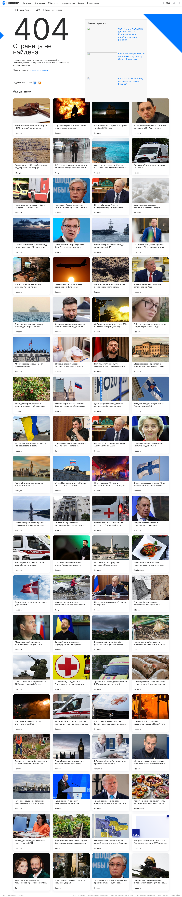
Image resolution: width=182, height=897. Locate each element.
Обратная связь (163, 895)
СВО (38, 10)
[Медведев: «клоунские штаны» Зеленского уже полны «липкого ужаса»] (150, 752)
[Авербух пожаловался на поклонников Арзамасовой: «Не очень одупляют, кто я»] (31, 872)
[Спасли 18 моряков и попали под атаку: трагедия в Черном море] (31, 236)
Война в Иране (24, 10)
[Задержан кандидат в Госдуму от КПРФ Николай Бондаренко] (31, 117)
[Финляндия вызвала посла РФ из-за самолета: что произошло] (150, 474)
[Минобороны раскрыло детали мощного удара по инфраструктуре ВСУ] (71, 872)
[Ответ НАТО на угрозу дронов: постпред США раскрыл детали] (150, 236)
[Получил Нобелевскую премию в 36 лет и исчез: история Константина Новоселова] (71, 435)
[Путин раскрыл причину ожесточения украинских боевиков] (71, 792)
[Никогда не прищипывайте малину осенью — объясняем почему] (31, 395)
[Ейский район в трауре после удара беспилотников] (31, 554)
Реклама (21, 895)
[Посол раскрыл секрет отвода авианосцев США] (110, 236)
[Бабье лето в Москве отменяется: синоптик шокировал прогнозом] (71, 156)
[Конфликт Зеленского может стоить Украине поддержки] (71, 554)
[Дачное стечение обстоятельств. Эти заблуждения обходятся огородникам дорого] (31, 752)
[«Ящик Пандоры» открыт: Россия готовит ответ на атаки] (71, 474)
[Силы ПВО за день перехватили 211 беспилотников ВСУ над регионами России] (31, 673)
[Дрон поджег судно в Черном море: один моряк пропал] (31, 315)
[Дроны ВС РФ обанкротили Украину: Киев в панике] (31, 276)
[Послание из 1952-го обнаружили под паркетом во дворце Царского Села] (31, 156)
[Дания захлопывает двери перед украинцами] (31, 593)
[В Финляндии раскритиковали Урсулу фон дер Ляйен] (150, 435)
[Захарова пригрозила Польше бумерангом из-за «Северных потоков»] (71, 395)
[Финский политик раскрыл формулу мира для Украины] (71, 633)
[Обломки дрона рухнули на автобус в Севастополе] (110, 554)
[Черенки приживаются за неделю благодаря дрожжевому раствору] (71, 832)
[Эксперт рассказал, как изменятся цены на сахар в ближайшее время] (150, 196)
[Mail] (3, 3)
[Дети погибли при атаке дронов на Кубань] (150, 156)
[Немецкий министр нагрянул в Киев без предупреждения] (71, 236)
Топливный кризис (53, 10)
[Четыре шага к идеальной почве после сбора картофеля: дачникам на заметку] (110, 276)
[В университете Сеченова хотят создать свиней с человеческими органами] (150, 673)
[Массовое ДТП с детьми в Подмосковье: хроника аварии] (71, 673)
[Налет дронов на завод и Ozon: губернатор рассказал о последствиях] (31, 196)
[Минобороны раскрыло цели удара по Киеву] (31, 355)
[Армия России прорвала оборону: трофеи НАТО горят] (110, 117)
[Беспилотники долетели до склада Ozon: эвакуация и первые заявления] (150, 872)
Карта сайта (175, 895)
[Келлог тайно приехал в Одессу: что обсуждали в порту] (31, 435)
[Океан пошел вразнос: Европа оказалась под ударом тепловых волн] (110, 156)
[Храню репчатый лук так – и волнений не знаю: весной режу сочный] (150, 633)
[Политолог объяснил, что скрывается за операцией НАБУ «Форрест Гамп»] (110, 355)
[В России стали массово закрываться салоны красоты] (71, 355)
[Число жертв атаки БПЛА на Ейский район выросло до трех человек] (110, 713)
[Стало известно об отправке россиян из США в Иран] (71, 276)
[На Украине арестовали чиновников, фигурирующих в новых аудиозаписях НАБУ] (71, 514)
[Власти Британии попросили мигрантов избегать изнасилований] (31, 474)
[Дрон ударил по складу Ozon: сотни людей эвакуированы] (110, 395)
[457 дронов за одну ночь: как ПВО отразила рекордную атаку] (110, 315)
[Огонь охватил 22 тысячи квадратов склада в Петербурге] (150, 713)
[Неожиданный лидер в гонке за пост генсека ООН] (31, 832)
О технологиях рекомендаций (98, 895)
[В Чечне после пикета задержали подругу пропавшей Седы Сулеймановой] (150, 315)
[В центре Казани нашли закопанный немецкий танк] (150, 593)
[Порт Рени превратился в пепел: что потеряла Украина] (71, 117)
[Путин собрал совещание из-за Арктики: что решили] (110, 435)
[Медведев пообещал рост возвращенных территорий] (31, 633)
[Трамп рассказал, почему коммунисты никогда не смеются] (110, 792)
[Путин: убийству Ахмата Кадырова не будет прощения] (110, 196)
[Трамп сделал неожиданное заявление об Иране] (150, 276)
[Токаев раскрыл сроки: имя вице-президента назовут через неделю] (110, 872)
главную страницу (40, 70)
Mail (3, 895)
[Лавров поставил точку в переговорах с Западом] (150, 514)
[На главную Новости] (12, 3)
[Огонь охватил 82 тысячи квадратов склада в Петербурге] (110, 474)
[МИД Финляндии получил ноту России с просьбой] (150, 395)
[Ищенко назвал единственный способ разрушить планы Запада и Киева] (110, 832)
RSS (74, 895)
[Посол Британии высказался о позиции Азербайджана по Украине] (71, 752)
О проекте (81, 895)
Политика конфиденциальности (122, 895)
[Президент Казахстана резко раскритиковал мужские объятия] (71, 196)
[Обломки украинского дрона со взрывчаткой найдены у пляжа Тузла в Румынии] (31, 514)
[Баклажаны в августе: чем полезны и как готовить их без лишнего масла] (150, 554)
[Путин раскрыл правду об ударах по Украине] (110, 593)
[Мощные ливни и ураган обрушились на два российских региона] (71, 593)
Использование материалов (145, 895)
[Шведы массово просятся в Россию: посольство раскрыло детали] (150, 355)
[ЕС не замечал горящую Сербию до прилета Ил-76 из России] (150, 117)
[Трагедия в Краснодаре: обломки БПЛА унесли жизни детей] (110, 673)
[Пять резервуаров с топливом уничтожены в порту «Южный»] (31, 792)
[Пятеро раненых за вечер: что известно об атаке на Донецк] (110, 514)
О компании (12, 895)
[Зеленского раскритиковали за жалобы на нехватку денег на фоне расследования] (71, 315)
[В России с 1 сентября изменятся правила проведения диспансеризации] (110, 752)
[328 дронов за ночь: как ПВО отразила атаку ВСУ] (31, 713)
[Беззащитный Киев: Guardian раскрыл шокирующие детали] (110, 633)
